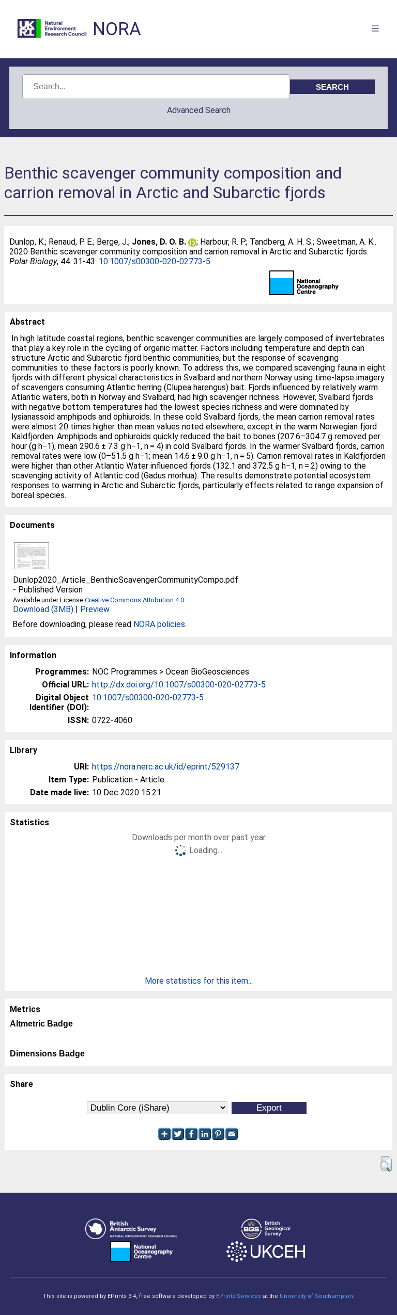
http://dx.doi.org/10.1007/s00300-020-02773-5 (179, 684)
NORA (117, 29)
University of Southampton (316, 1296)
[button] (386, 1164)
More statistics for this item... (199, 981)
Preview (95, 609)
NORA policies (159, 624)
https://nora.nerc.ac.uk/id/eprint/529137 (165, 767)
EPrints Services (238, 1296)
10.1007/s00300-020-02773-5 (154, 261)
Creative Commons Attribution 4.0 (134, 600)
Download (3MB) (43, 609)
